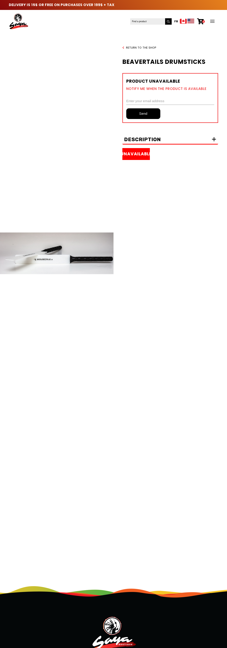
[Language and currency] (187, 21)
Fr (176, 21)
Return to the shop (141, 47)
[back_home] (18, 21)
